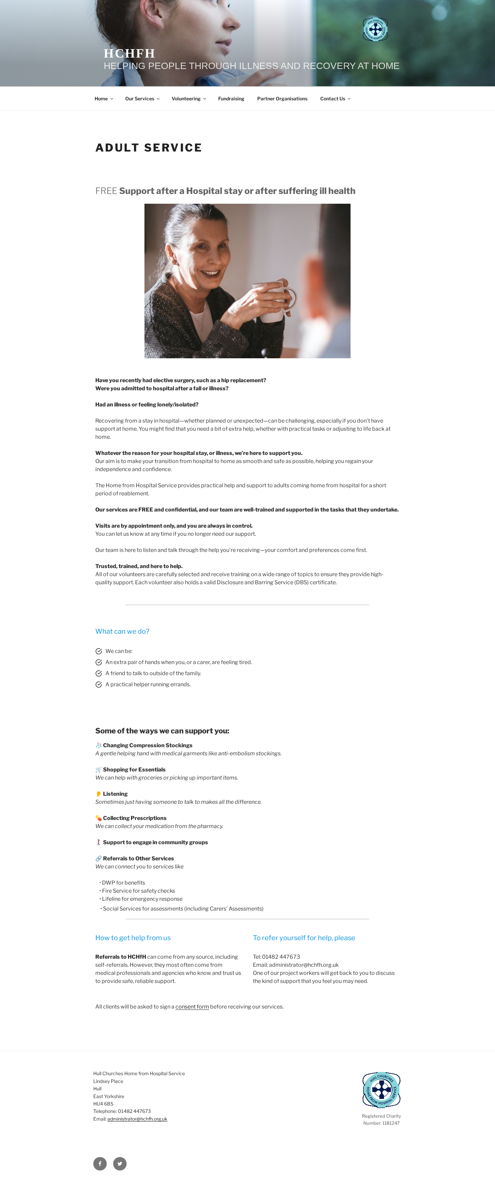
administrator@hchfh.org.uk (137, 1119)
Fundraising (231, 98)
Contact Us (332, 98)
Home (101, 98)
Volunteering (186, 98)
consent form (192, 1006)
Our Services (139, 98)
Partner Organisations (282, 98)
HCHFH (130, 53)
